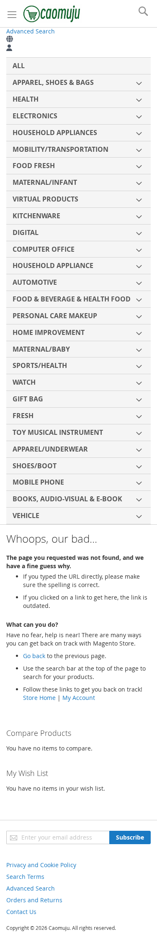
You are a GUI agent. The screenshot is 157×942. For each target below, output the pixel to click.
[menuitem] (78, 66)
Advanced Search (30, 31)
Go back (34, 656)
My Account (78, 698)
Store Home (39, 698)
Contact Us (21, 912)
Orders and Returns (34, 900)
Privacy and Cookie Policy (41, 865)
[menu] (78, 290)
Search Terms (25, 877)
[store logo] (52, 13)
